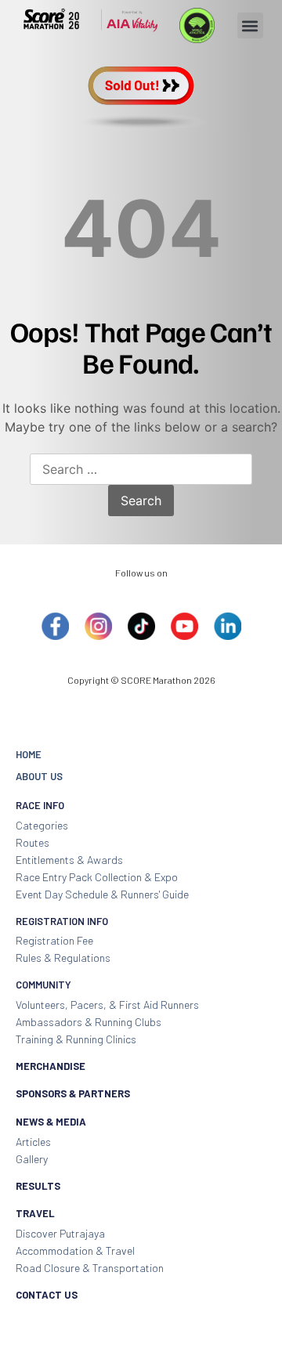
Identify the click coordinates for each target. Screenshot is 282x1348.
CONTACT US (47, 1294)
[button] (250, 25)
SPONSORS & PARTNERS (73, 1093)
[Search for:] (141, 470)
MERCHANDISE (50, 1066)
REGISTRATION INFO (62, 921)
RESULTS (38, 1186)
